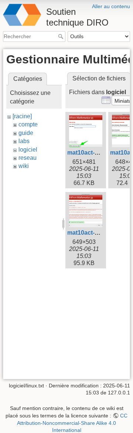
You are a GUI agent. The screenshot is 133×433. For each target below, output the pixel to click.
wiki (23, 166)
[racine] (22, 116)
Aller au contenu (111, 6)
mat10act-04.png (90, 232)
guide (25, 133)
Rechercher (61, 36)
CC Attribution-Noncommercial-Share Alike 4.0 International (72, 423)
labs (24, 141)
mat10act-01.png (90, 152)
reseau (27, 158)
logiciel (27, 149)
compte (28, 124)
